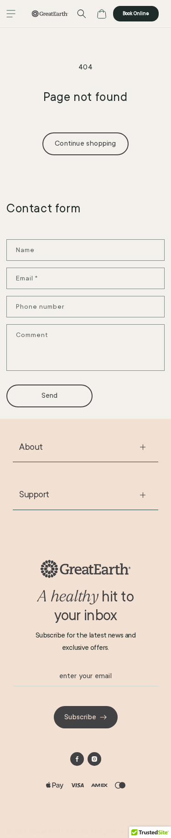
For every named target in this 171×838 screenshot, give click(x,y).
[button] (11, 14)
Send (49, 395)
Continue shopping (85, 143)
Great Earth (47, 832)
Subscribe (80, 717)
